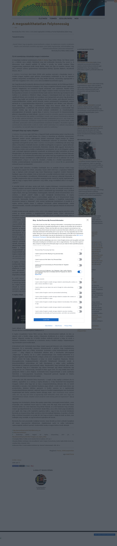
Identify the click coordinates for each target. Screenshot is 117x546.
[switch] (80, 253)
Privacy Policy (68, 325)
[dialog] (58, 273)
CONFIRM (46, 319)
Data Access (58, 325)
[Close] (88, 220)
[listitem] (58, 250)
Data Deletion (49, 325)
